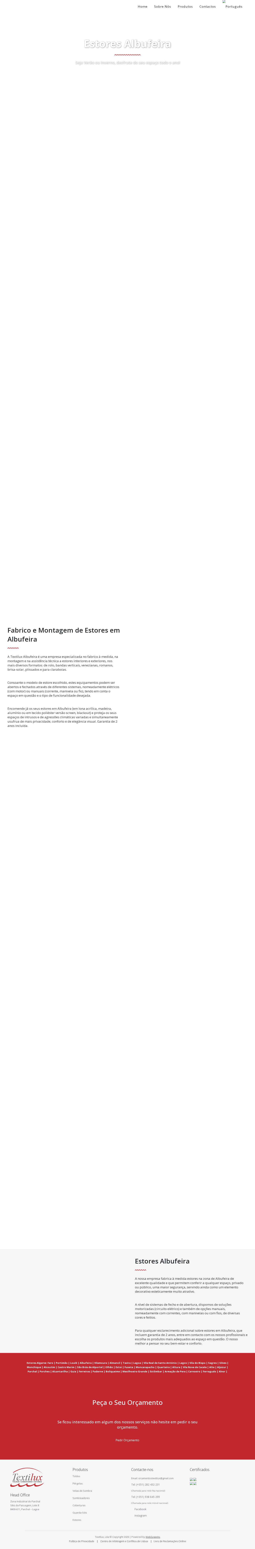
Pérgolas (78, 1483)
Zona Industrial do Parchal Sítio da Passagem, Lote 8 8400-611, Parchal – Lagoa (25, 1505)
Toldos (76, 1476)
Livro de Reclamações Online (170, 1541)
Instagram (140, 1515)
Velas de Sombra (82, 1490)
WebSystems (153, 1537)
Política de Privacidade (81, 1541)
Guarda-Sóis (80, 1512)
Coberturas (79, 1505)
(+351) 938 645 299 (148, 1497)
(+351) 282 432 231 (148, 1484)
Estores (77, 1520)
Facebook (140, 1509)
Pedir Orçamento (127, 1440)
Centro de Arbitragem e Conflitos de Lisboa (124, 1541)
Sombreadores (81, 1498)
